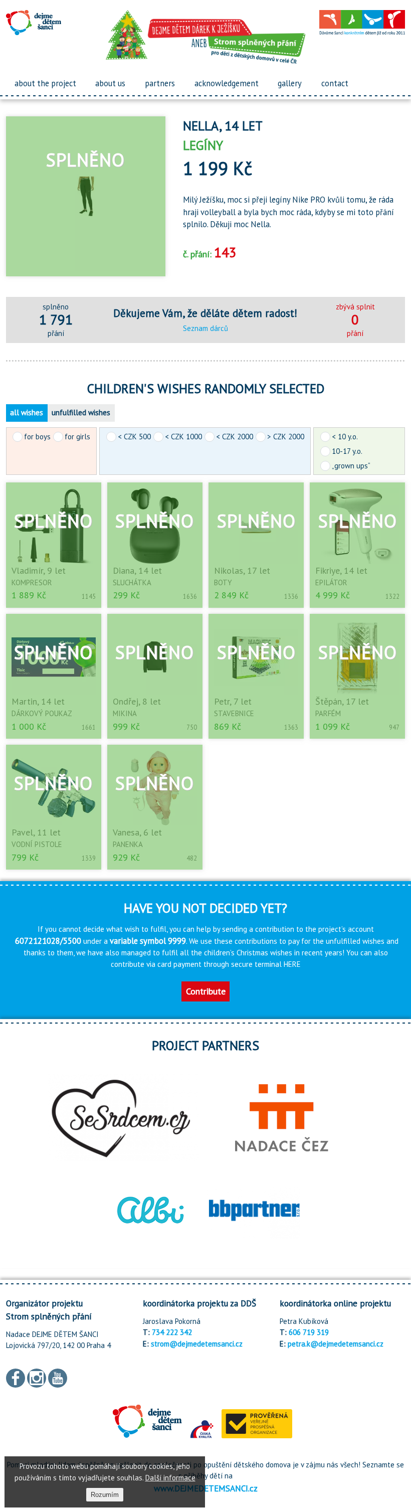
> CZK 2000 (285, 436)
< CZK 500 (134, 436)
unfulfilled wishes (81, 412)
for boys (37, 436)
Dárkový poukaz (42, 713)
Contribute (206, 991)
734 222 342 (172, 1332)
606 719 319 (309, 1332)
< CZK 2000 (234, 436)
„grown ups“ (351, 465)
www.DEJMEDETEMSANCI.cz (206, 1488)
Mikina (125, 713)
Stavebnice (234, 713)
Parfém (328, 713)
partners (160, 83)
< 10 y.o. (344, 436)
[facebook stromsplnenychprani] (15, 1377)
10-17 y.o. (347, 451)
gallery (290, 83)
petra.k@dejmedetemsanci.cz (335, 1344)
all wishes (26, 412)
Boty (223, 582)
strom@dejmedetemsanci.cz (197, 1344)
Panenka (128, 844)
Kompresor (32, 582)
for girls (77, 436)
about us (110, 83)
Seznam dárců (205, 328)
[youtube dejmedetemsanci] (57, 1377)
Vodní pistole (37, 844)
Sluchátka (132, 582)
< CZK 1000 (183, 436)
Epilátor (331, 582)
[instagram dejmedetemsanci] (36, 1377)
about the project (45, 83)
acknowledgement (226, 83)
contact (334, 83)
